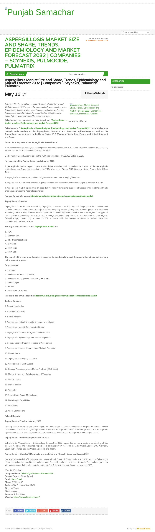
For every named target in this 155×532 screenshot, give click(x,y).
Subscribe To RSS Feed (98, 41)
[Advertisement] (83, 21)
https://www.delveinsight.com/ (26, 497)
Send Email (17, 479)
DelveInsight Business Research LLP (37, 473)
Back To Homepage (100, 38)
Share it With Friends (96, 93)
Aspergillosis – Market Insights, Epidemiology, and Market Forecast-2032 (55, 128)
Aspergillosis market (44, 226)
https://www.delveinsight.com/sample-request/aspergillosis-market (61, 196)
